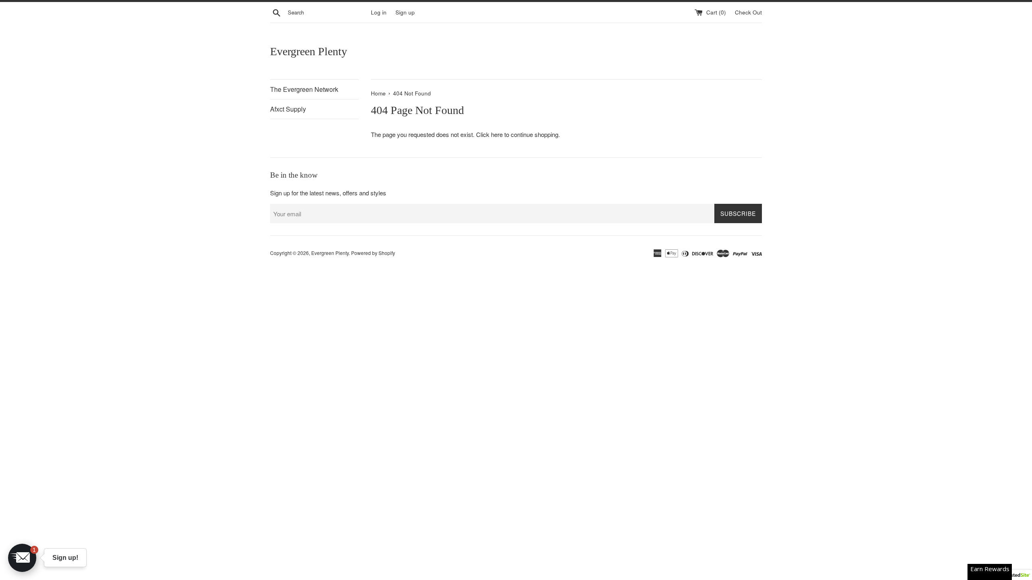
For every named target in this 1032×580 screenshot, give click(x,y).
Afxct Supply (288, 109)
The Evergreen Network (304, 89)
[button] (22, 558)
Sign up (405, 12)
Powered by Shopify (373, 252)
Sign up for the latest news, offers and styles (328, 192)
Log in (379, 12)
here (497, 134)
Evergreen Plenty (308, 51)
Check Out (748, 12)
